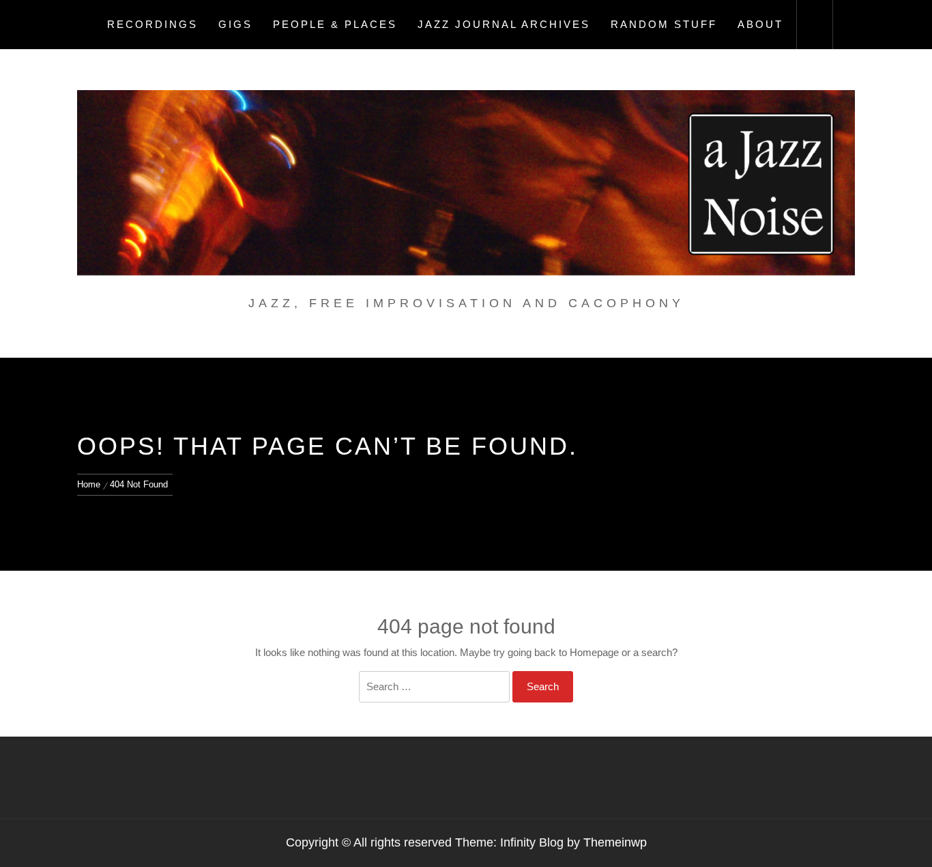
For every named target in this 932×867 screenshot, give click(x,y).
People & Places (335, 24)
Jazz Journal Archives (504, 24)
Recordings (152, 24)
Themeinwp (615, 842)
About (760, 24)
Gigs (235, 24)
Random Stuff (664, 24)
